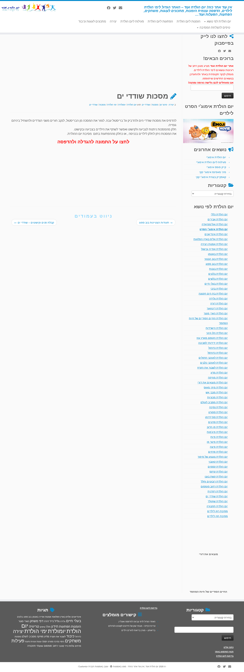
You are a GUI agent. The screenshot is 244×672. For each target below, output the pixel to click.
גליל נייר (54, 621)
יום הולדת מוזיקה (218, 377)
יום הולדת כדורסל (218, 352)
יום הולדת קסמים (218, 466)
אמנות (48, 616)
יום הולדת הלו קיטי (217, 333)
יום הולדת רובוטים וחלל (214, 481)
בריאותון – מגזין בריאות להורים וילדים (138, 630)
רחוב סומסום (51, 645)
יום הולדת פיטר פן (217, 442)
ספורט (50, 641)
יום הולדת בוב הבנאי (216, 259)
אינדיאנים (76, 616)
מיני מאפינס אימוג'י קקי (212, 172)
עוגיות (33, 641)
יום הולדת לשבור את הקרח (212, 367)
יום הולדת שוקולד (218, 501)
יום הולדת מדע (219, 372)
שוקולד (39, 645)
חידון (54, 626)
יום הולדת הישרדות (217, 328)
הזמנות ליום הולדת (188, 21)
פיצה (27, 641)
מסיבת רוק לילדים (217, 511)
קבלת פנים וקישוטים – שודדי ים (34, 222)
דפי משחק (36, 621)
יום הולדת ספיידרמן (216, 417)
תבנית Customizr (86, 666)
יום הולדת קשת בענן (216, 476)
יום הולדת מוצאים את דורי (212, 382)
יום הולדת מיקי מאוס (216, 387)
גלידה (62, 621)
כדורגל (78, 636)
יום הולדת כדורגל (218, 348)
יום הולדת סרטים (218, 422)
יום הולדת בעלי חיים (216, 283)
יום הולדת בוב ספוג (217, 264)
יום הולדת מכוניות (217, 397)
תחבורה (31, 645)
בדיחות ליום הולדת (225, 655)
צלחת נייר (69, 645)
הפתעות (64, 626)
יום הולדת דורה (219, 303)
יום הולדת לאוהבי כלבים (214, 362)
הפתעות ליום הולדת (160, 21)
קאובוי (61, 645)
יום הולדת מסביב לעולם (214, 402)
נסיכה (56, 641)
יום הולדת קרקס (218, 471)
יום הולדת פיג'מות (217, 432)
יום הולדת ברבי (219, 288)
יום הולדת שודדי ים (217, 496)
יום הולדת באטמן (218, 254)
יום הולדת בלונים (218, 273)
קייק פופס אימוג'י (216, 167)
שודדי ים (145, 104)
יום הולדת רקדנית (218, 491)
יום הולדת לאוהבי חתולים (213, 357)
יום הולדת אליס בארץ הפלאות (210, 239)
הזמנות (76, 626)
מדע (46, 636)
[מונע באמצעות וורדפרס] (111, 665)
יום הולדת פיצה (219, 447)
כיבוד (70, 635)
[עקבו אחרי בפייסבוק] (110, 7)
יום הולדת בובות (218, 269)
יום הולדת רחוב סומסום (214, 486)
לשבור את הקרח (58, 636)
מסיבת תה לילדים (217, 516)
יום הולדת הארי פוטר (216, 313)
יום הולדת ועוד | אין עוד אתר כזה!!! (143, 666)
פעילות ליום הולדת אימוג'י (211, 162)
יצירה (113, 21)
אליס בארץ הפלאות (61, 616)
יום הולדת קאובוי (218, 461)
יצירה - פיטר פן (166, 104)
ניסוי (62, 641)
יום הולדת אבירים (218, 219)
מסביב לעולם (29, 636)
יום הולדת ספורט (218, 412)
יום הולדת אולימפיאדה (215, 224)
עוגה (44, 641)
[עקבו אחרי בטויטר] (116, 7)
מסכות (154, 104)
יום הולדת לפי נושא (218, 21)
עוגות (39, 641)
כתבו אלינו (229, 647)
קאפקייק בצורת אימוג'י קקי (211, 177)
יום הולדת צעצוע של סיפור (213, 456)
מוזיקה (40, 636)
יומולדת (121, 104)
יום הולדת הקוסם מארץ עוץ (212, 338)
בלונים (20, 616)
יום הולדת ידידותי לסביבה (213, 343)
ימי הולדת (111, 104)
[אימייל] (122, 7)
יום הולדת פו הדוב (217, 427)
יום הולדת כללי (219, 214)
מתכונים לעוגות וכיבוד (92, 21)
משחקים (73, 640)
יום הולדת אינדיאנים (216, 234)
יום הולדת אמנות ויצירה (214, 244)
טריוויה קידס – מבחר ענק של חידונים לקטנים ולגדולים (131, 625)
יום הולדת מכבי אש (217, 392)
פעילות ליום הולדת (132, 21)
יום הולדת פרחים (218, 451)
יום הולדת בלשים (218, 278)
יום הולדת (131, 104)
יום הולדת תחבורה (217, 506)
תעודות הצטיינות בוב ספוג (156, 222)
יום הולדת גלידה (218, 298)
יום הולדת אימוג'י (216, 157)
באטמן (35, 616)
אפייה (41, 616)
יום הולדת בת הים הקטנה (213, 293)
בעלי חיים (73, 620)
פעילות (17, 640)
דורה (46, 621)
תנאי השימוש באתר (224, 651)
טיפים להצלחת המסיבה (214, 27)
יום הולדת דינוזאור (217, 308)
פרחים (78, 645)
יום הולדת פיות (219, 437)
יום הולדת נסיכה (218, 407)
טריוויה (34, 626)
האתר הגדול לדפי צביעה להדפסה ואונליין (137, 621)
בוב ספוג (28, 616)
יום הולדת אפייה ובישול (214, 249)
